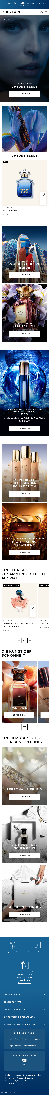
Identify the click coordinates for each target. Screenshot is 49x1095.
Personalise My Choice (14, 1081)
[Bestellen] (43, 201)
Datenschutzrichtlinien (32, 1075)
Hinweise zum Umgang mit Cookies (19, 1078)
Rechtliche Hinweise (13, 1075)
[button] (47, 4)
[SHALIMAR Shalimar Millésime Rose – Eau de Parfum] (19, 600)
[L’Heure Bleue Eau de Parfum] (24, 183)
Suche (37, 1039)
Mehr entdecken (24, 983)
